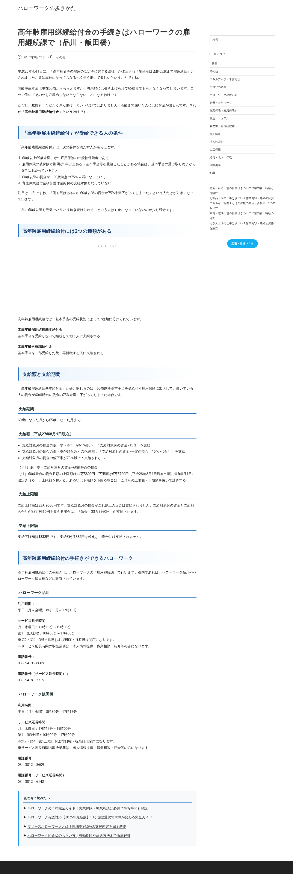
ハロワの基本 (218, 87)
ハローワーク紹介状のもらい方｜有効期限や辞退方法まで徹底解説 (78, 835)
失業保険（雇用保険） (223, 110)
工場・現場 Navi (242, 243)
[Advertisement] (107, 279)
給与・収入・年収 (221, 157)
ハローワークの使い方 (223, 95)
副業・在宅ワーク (221, 103)
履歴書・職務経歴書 (222, 126)
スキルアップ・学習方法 (225, 79)
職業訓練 (215, 165)
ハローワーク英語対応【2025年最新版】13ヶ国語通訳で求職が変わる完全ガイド (89, 817)
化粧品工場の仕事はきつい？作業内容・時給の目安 (242, 198)
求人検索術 (217, 142)
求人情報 (215, 134)
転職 (212, 173)
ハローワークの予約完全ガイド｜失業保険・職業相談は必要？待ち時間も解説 (87, 808)
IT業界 (213, 63)
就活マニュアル (219, 118)
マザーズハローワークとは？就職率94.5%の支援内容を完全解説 (76, 826)
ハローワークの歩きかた (47, 7)
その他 (61, 57)
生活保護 (215, 149)
